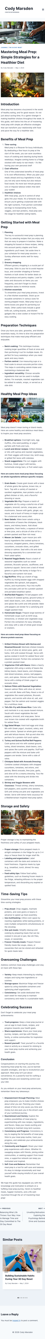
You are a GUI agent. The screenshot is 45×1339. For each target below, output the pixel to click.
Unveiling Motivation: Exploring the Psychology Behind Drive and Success (36, 1215)
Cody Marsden (8, 68)
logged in (16, 1320)
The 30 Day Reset (15, 47)
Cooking (4, 47)
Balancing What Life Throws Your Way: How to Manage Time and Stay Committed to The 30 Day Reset (10, 1216)
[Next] (39, 1270)
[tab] (18, 1297)
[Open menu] (43, 9)
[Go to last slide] (6, 1270)
